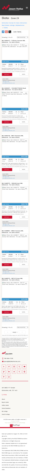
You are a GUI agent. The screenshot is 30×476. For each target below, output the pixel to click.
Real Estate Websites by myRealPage (15, 422)
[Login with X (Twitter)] (10, 32)
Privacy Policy (14, 421)
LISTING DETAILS (7, 74)
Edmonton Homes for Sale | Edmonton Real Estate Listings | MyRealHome (14, 24)
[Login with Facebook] (3, 32)
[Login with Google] (6, 32)
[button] (4, 366)
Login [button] (17, 32)
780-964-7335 (6, 81)
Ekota (6, 27)
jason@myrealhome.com (9, 83)
